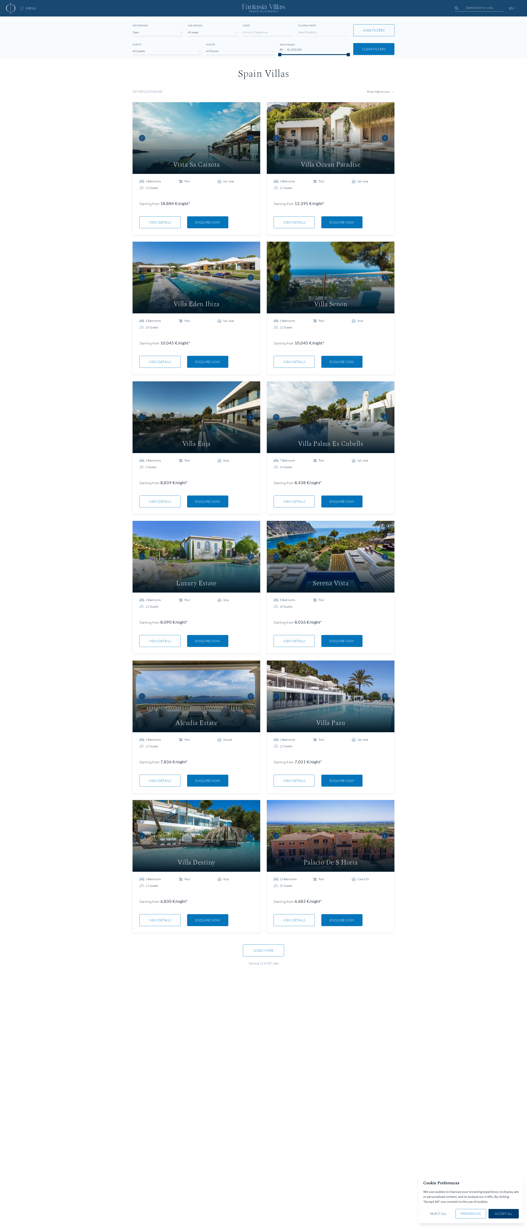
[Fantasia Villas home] (10, 8)
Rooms (210, 44)
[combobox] (479, 7)
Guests (137, 44)
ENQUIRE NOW (207, 222)
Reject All (438, 1213)
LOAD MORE (264, 950)
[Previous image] (142, 138)
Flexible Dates (307, 25)
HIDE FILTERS (374, 30)
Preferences (471, 1213)
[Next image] (250, 138)
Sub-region (195, 25)
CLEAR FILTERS (374, 49)
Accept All (503, 1213)
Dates (246, 25)
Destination (140, 25)
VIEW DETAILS (160, 222)
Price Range (287, 44)
